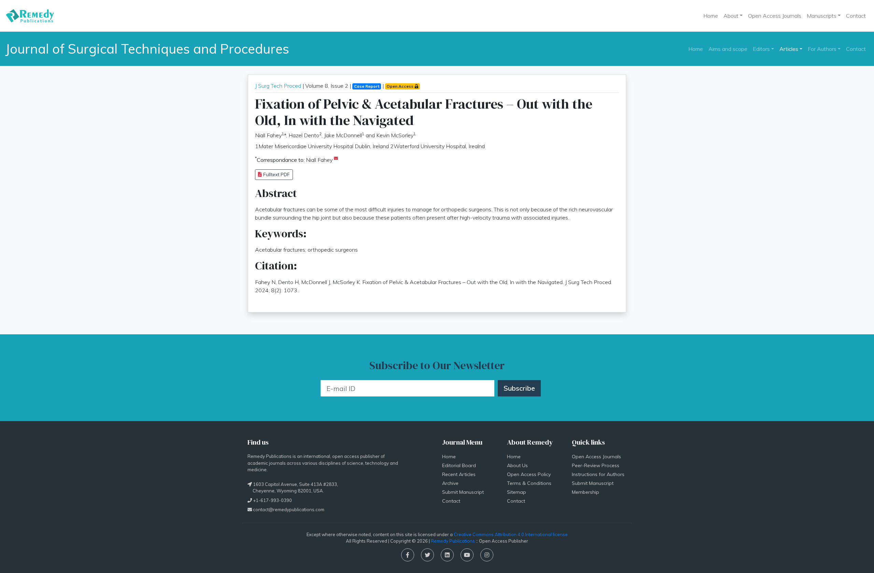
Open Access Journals (774, 15)
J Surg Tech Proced (278, 85)
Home (710, 15)
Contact (856, 15)
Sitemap (516, 492)
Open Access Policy (529, 474)
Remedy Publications (453, 541)
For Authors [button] (822, 48)
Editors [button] (761, 48)
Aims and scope (727, 48)
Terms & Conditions (529, 483)
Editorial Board (459, 465)
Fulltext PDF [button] (276, 174)
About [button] (730, 15)
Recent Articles (459, 474)
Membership (585, 492)
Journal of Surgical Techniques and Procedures (147, 48)
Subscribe (519, 388)
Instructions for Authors (598, 474)
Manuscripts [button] (821, 15)
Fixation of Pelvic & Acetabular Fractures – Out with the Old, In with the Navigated (423, 112)
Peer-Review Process (595, 465)
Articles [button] (788, 48)
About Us (517, 465)
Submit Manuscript (463, 492)
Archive (450, 483)
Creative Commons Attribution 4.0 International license (511, 534)
